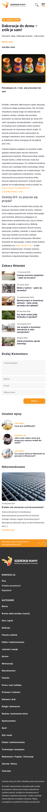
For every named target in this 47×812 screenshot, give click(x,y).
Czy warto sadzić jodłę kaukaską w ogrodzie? (27, 315)
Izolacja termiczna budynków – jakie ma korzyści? (30, 276)
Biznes (5, 606)
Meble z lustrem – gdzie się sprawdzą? (29, 289)
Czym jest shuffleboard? (24, 426)
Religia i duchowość (11, 706)
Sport (4, 728)
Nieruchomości (8, 671)
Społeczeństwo (9, 721)
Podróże (5, 678)
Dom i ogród (7, 621)
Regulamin (7, 590)
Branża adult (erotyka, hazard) (16, 613)
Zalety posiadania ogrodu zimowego (28, 342)
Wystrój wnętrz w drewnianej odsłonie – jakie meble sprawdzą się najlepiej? (30, 303)
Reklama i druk (9, 699)
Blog (4, 581)
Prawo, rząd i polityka (12, 685)
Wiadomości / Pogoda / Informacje (18, 757)
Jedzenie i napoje (10, 649)
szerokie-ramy (8, 47)
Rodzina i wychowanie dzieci (15, 714)
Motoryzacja (7, 663)
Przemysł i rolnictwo (11, 692)
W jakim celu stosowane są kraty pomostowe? (23, 507)
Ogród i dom (7, 42)
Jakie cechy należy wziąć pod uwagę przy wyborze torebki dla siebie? (27, 440)
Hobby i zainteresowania (13, 642)
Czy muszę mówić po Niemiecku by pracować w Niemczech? (29, 455)
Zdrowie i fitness (9, 764)
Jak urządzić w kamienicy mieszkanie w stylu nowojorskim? (28, 329)
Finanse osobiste (9, 635)
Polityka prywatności (11, 586)
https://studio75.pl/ (24, 245)
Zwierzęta (6, 771)
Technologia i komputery (13, 749)
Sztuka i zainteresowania (13, 742)
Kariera (5, 656)
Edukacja (6, 628)
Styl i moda (7, 735)
